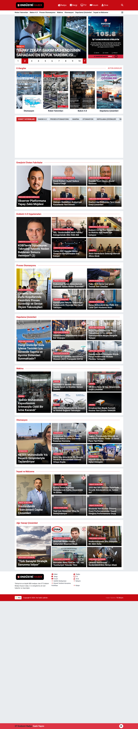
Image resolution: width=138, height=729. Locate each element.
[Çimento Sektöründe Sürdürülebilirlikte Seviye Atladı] (104, 557)
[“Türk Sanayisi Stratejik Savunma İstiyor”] (33, 546)
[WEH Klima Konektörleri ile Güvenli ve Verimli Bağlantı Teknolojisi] (69, 402)
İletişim (78, 581)
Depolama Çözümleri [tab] (106, 119)
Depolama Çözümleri (83, 12)
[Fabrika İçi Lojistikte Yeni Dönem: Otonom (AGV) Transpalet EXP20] (69, 351)
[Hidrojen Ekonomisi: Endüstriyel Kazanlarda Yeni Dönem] (69, 196)
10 (79, 61)
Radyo (63, 5)
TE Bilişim (119, 598)
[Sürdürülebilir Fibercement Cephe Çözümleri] (33, 495)
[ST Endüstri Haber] (30, 5)
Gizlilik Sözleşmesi (60, 581)
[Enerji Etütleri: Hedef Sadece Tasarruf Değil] (69, 175)
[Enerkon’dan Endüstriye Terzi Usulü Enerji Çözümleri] (104, 196)
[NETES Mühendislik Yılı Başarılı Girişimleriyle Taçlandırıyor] (33, 443)
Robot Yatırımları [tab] (26, 119)
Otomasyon (69, 12)
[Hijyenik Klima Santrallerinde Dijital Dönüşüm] (104, 454)
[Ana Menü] (122, 12)
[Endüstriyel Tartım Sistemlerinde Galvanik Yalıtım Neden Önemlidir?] (69, 278)
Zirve (105, 5)
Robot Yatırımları (21, 12)
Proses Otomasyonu (47, 12)
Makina (60, 12)
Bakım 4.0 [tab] (42, 119)
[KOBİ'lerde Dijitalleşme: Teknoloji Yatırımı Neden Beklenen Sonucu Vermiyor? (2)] (33, 238)
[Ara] (122, 5)
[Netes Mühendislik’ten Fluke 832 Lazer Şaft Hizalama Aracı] (104, 299)
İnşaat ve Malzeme (100, 12)
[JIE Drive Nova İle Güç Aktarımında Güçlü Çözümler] (104, 381)
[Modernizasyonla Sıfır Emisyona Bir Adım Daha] (104, 536)
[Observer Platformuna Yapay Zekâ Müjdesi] (33, 186)
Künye (78, 585)
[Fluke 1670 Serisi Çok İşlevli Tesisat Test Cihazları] (104, 278)
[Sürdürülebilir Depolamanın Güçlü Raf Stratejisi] (69, 330)
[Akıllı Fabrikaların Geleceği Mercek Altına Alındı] (104, 248)
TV (85, 5)
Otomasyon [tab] (88, 119)
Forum (95, 5)
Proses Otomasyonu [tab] (59, 119)
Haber (56, 574)
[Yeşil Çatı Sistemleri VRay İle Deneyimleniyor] (69, 505)
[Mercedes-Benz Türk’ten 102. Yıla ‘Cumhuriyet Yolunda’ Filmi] (69, 557)
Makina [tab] (75, 119)
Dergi (74, 5)
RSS (19, 598)
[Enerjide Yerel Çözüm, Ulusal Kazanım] (104, 175)
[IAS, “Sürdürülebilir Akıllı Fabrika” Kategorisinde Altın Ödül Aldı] (69, 227)
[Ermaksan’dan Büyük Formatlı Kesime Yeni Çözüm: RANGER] (104, 402)
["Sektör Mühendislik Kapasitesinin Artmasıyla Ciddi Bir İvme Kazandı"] (33, 392)
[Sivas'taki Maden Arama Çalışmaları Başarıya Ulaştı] (69, 536)
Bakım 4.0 (34, 12)
